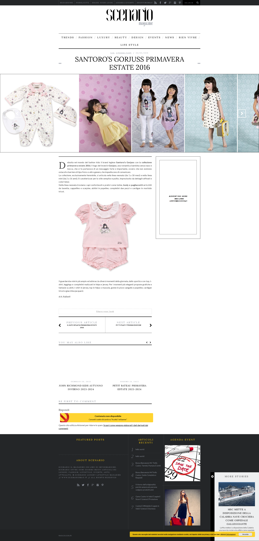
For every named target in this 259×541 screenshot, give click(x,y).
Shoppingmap (145, 3)
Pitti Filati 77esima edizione (128, 323)
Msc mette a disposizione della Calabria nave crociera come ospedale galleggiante (237, 517)
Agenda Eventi (125, 3)
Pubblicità (82, 3)
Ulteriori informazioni (228, 534)
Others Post (124, 53)
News (169, 37)
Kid (112, 53)
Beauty (121, 37)
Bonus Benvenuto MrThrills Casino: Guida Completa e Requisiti (146, 475)
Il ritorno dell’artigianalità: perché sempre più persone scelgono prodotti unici (146, 487)
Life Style (130, 44)
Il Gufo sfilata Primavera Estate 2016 (82, 325)
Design (138, 37)
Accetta (245, 534)
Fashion (86, 37)
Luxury (103, 37)
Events (154, 37)
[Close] (212, 476)
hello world (140, 449)
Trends (68, 37)
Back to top (64, 535)
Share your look (102, 3)
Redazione (66, 3)
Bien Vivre (188, 37)
